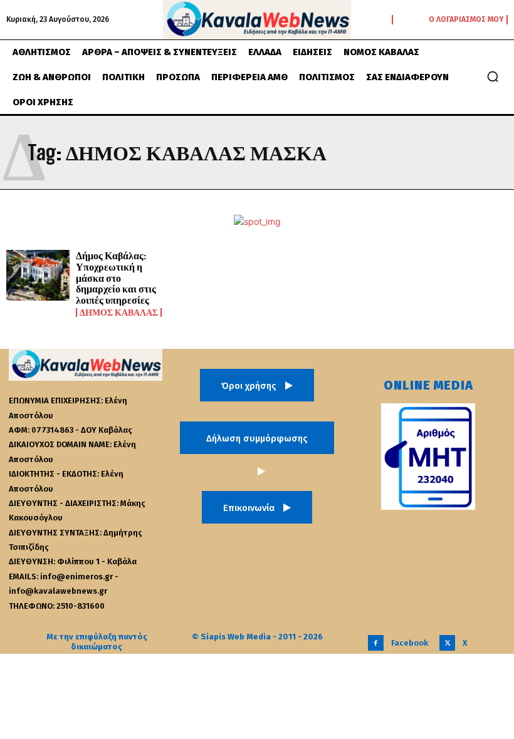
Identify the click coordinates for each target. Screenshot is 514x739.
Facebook (409, 643)
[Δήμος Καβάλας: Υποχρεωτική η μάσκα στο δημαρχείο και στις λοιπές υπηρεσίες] (38, 275)
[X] (447, 643)
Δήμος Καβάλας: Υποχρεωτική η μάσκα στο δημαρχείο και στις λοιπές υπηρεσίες (116, 277)
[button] (492, 76)
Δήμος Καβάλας (119, 312)
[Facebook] (376, 643)
